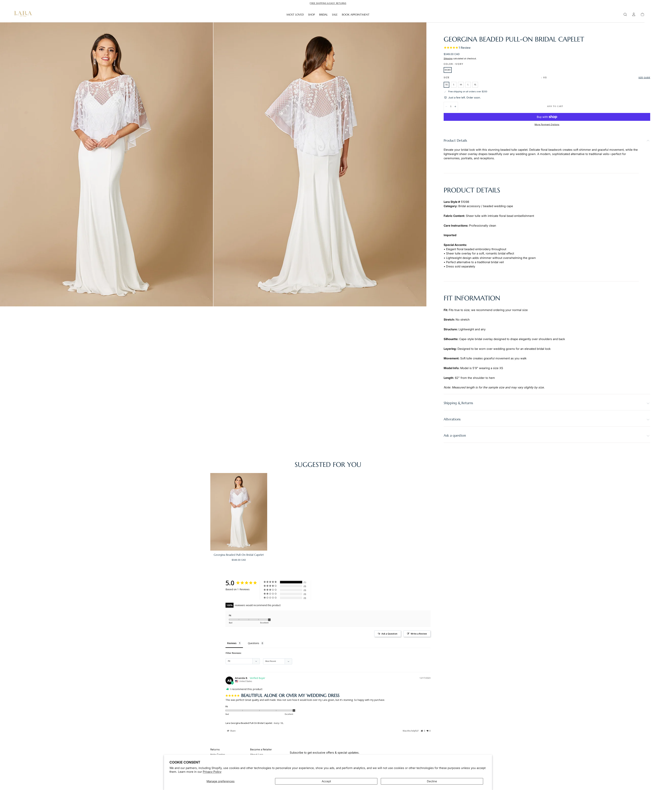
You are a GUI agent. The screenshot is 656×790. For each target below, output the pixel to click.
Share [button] (233, 730)
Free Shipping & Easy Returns (328, 3)
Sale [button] (335, 14)
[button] (625, 14)
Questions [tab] (253, 643)
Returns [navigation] (215, 749)
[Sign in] (634, 14)
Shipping (448, 58)
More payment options (547, 124)
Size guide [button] (644, 77)
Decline (432, 781)
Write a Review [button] (419, 633)
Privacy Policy (212, 771)
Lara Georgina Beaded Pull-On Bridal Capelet (249, 723)
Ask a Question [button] (389, 633)
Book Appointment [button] (356, 14)
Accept (326, 781)
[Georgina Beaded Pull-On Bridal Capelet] (238, 512)
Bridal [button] (323, 14)
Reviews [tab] (231, 643)
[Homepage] (22, 14)
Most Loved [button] (295, 14)
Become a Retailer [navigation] (261, 749)
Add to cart (555, 106)
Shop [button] (311, 14)
